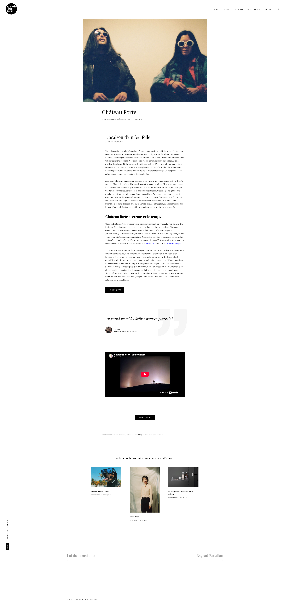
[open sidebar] (282, 9)
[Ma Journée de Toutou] (106, 477)
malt (7, 530)
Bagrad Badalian (210, 555)
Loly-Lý (117, 329)
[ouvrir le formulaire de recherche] (278, 9)
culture (146, 435)
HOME (215, 9)
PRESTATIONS (238, 9)
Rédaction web (124, 119)
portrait (160, 435)
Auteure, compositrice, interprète (125, 331)
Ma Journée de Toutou (100, 491)
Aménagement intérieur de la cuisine (180, 492)
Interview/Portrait (109, 119)
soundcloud (7, 523)
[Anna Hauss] (145, 490)
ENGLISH (268, 9)
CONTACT (258, 9)
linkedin (7, 536)
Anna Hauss (135, 516)
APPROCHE (225, 9)
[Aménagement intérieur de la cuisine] (183, 477)
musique (152, 435)
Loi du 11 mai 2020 (81, 555)
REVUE (248, 9)
